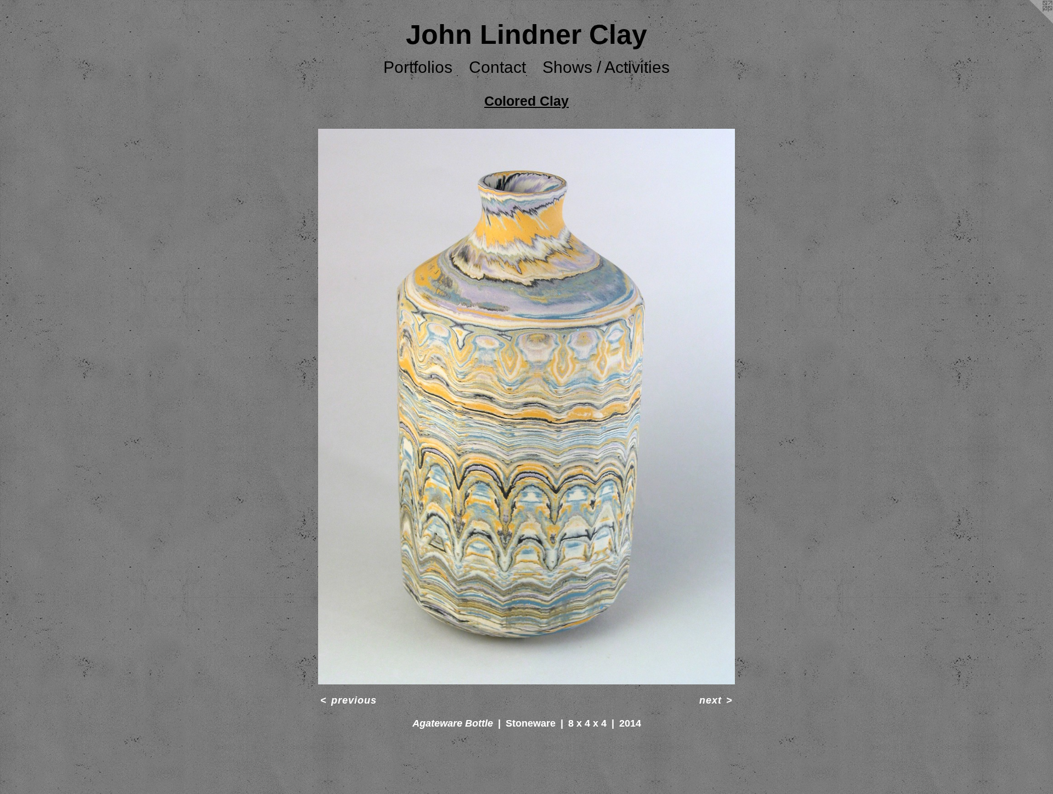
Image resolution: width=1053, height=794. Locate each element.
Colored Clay (526, 100)
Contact (497, 67)
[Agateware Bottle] (526, 406)
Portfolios (417, 67)
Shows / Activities (606, 67)
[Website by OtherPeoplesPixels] (1031, 22)
